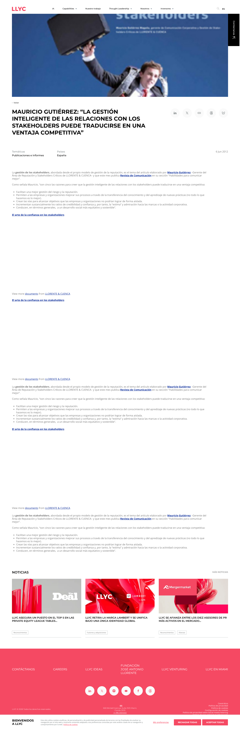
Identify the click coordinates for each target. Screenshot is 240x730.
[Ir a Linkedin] (89, 690)
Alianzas (182, 632)
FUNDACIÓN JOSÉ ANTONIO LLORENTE (132, 669)
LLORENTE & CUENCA (57, 294)
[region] (120, 722)
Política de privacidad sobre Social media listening (205, 712)
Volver (16, 103)
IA (53, 9)
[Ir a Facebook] (138, 690)
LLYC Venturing (174, 669)
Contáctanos (233, 28)
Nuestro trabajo (93, 9)
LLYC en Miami (217, 669)
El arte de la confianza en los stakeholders (38, 215)
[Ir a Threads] (150, 690)
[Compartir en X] (187, 113)
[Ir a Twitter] (102, 690)
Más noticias (220, 572)
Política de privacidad (218, 706)
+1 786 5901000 (120, 713)
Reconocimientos (20, 632)
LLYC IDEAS (93, 669)
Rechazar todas (187, 722)
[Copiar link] (199, 113)
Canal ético (223, 703)
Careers (60, 669)
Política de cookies (70, 724)
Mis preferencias (161, 722)
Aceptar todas (215, 722)
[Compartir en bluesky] (223, 113)
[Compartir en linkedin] (175, 113)
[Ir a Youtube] (126, 690)
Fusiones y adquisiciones (96, 632)
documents (31, 294)
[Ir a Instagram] (114, 690)
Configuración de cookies (216, 710)
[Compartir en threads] (211, 113)
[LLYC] (19, 9)
